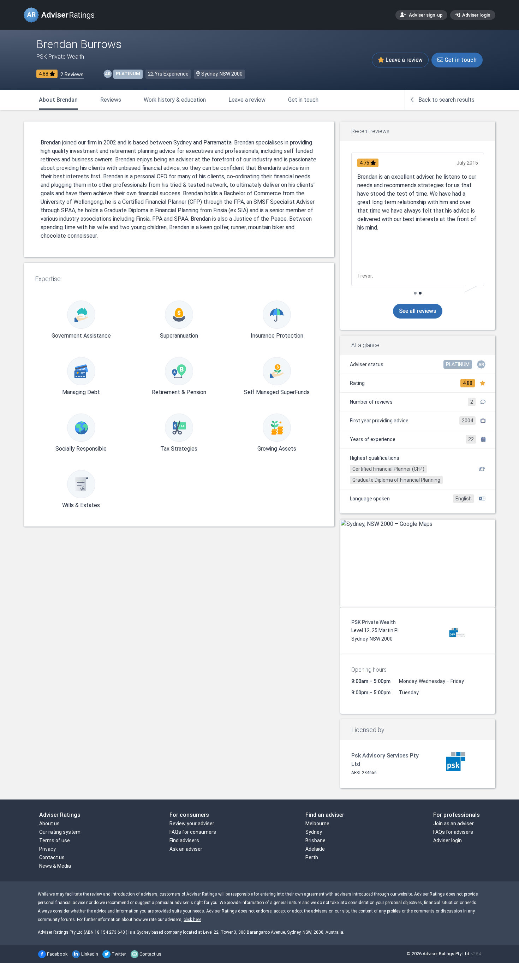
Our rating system (59, 832)
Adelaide (315, 849)
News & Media (55, 866)
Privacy (47, 849)
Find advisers (184, 840)
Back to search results (446, 99)
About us (49, 823)
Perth (311, 857)
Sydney (313, 832)
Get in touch (460, 60)
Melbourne (317, 823)
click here (192, 919)
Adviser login (475, 15)
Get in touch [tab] (303, 99)
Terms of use (54, 840)
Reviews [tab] (110, 99)
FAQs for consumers (192, 832)
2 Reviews (72, 75)
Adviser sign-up (425, 15)
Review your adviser (191, 823)
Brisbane (315, 840)
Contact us (52, 857)
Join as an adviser (453, 823)
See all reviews (417, 311)
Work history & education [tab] (175, 99)
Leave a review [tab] (247, 99)
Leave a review (403, 60)
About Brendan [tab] (58, 99)
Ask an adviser (185, 849)
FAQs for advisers (453, 832)
